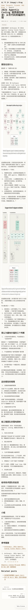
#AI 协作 (6, 567)
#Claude (17, 565)
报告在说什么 (7, 64)
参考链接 (5, 542)
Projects (9, 5)
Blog (3, 7)
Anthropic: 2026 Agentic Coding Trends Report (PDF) (15, 548)
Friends (17, 5)
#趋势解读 (13, 567)
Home (3, 5)
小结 (3, 512)
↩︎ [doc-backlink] (8, 562)
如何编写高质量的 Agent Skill (14, 575)
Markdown (4, 25)
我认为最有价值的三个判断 (13, 332)
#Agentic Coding (7, 565)
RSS (23, 5)
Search (11, 7)
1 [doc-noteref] (6, 98)
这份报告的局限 (8, 381)
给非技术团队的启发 (10, 482)
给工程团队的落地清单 (11, 421)
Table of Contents (21, 606)
